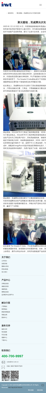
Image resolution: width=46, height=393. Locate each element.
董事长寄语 (5, 266)
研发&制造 (5, 269)
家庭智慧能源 (6, 312)
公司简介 (4, 261)
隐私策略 (40, 390)
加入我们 (4, 272)
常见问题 (4, 334)
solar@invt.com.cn (12, 362)
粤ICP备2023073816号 (15, 387)
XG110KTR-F (17, 132)
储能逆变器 (5, 286)
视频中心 (4, 337)
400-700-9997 (12, 356)
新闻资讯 (10, 13)
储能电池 (4, 289)
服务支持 (4, 329)
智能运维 (4, 314)
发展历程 (4, 263)
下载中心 (4, 340)
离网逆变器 (5, 292)
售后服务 (4, 332)
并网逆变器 (5, 283)
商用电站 (4, 309)
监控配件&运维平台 (8, 294)
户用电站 (4, 306)
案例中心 (4, 317)
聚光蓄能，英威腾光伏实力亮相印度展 (28, 13)
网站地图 (31, 390)
